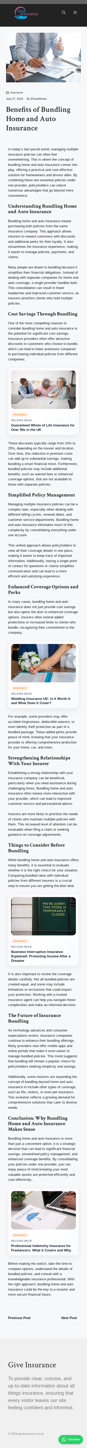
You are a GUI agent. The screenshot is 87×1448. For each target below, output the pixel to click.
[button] (63, 13)
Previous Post (19, 1318)
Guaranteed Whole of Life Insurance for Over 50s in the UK (43, 427)
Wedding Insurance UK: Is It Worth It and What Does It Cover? (40, 701)
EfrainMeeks (39, 98)
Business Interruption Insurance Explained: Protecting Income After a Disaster (40, 956)
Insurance (16, 92)
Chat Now (74, 1439)
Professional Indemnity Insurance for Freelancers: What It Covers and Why (41, 1248)
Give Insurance (32, 1365)
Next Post (69, 1318)
